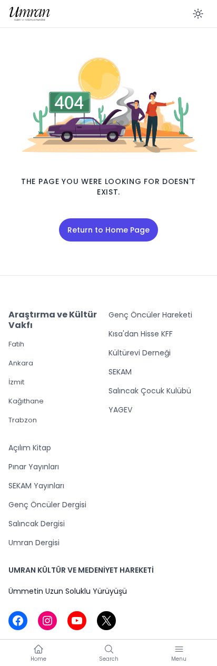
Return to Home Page (108, 230)
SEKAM (120, 371)
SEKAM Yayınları (36, 485)
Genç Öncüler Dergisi (47, 504)
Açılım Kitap (29, 447)
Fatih (16, 344)
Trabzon (22, 420)
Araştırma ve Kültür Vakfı (52, 319)
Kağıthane (26, 401)
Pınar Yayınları (33, 466)
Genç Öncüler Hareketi (150, 315)
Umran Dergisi (34, 542)
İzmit (16, 382)
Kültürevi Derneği (139, 353)
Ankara (20, 363)
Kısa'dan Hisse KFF (140, 334)
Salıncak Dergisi (36, 523)
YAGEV (120, 409)
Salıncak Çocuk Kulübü (149, 390)
